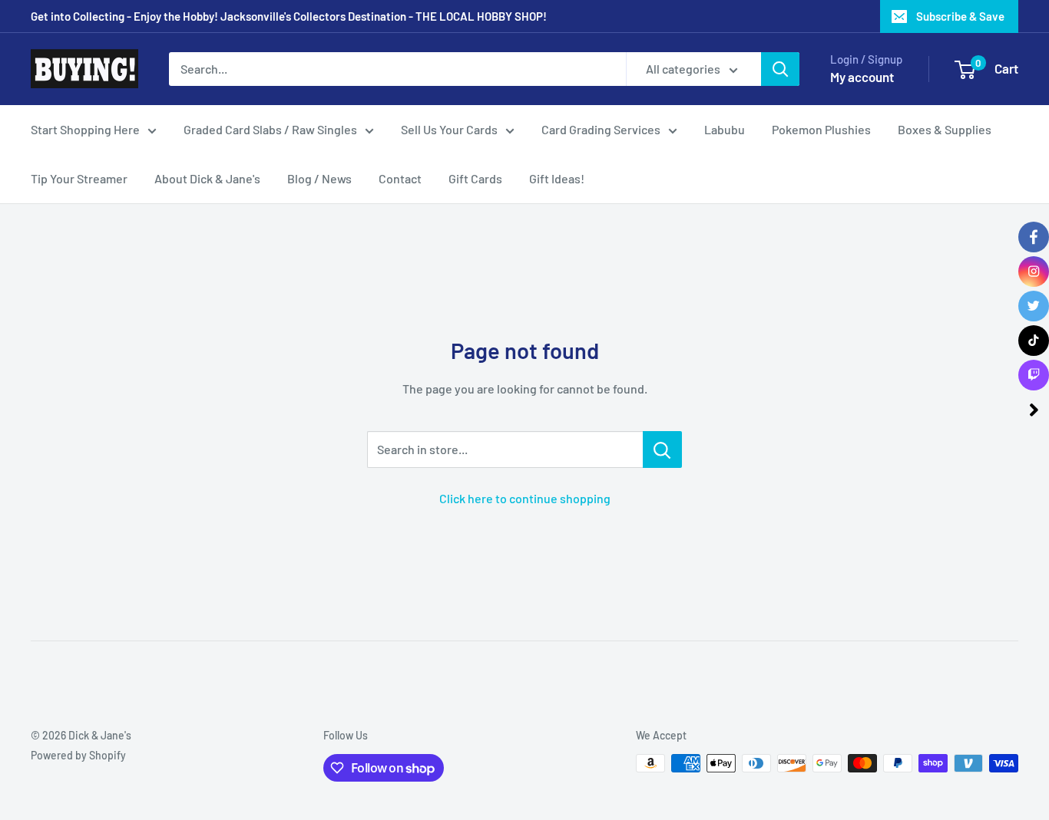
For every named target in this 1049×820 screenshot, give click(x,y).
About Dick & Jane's (207, 178)
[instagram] (1033, 271)
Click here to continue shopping (525, 498)
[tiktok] (1033, 340)
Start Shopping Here (85, 129)
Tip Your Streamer (79, 178)
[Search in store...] (662, 449)
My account (862, 76)
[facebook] (1033, 237)
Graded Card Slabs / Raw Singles (270, 129)
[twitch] (1033, 375)
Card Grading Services (600, 129)
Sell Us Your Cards (449, 129)
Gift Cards (475, 178)
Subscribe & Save (960, 16)
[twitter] (1033, 306)
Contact (400, 178)
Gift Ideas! (556, 178)
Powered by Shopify (78, 755)
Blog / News (319, 178)
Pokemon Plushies (821, 129)
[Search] (780, 69)
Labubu (724, 129)
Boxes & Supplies (944, 129)
